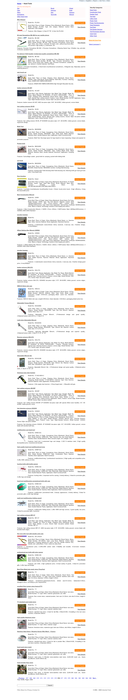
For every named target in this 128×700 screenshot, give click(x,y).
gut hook (20, 160)
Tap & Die (54, 14)
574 (52, 678)
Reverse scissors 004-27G (25, 337)
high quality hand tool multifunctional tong (31, 447)
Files (18, 10)
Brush (52, 8)
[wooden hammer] (22, 223)
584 (87, 678)
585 (90, 678)
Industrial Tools (106, 690)
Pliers (18, 12)
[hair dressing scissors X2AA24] (22, 416)
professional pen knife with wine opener (30, 552)
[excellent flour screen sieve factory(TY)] (22, 597)
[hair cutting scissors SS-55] (22, 113)
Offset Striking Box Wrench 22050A (28, 230)
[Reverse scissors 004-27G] (22, 345)
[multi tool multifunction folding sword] (22, 505)
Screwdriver (20, 14)
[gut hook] (22, 169)
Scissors (71, 12)
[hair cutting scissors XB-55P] (22, 396)
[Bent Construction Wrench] (22, 201)
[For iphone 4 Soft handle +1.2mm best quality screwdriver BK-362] (22, 65)
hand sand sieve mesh (24, 647)
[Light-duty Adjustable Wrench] (22, 331)
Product (81, 0)
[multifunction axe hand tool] (22, 441)
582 (80, 678)
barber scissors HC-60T (24, 88)
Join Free (102, 0)
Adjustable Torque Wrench (25, 303)
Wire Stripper (21, 19)
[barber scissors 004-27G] (22, 275)
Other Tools (93, 36)
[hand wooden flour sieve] (22, 673)
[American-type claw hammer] (22, 383)
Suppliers (88, 0)
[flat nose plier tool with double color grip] (22, 544)
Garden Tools (94, 14)
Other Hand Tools (22, 16)
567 (27, 678)
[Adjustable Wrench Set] (22, 366)
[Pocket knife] (22, 152)
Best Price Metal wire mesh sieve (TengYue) (31, 569)
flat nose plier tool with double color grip (30, 533)
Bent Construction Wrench (25, 194)
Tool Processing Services (97, 31)
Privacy (29, 690)
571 (41, 678)
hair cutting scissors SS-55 (25, 106)
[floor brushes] (22, 187)
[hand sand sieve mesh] (22, 658)
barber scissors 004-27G (25, 267)
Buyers (95, 0)
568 (31, 678)
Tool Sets (92, 16)
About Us (23, 690)
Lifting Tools (93, 18)
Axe (18, 8)
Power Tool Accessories (97, 23)
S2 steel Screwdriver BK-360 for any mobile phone (33, 35)
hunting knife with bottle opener (27, 464)
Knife (70, 10)
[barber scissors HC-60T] (22, 96)
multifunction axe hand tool (26, 430)
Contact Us (36, 690)
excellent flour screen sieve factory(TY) (29, 586)
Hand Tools (93, 10)
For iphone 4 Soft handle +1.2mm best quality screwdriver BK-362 (38, 54)
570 (38, 678)
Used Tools (93, 33)
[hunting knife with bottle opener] (22, 471)
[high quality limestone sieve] (22, 628)
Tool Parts (93, 27)
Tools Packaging (95, 25)
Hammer (53, 10)
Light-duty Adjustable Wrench (26, 320)
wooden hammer (22, 214)
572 (45, 678)
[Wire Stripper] (22, 30)
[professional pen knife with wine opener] (22, 561)
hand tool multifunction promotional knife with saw (33, 481)
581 (76, 678)
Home (19, 3)
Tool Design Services (96, 29)
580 (72, 678)
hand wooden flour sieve (25, 662)
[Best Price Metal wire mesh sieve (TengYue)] (22, 580)
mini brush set (21, 72)
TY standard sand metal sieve (26, 602)
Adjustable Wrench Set (24, 355)
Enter (108, 0)
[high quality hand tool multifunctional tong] (22, 455)
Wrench (71, 14)
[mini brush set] (22, 81)
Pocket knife (21, 143)
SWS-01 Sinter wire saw (24, 286)
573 (48, 678)
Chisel (71, 8)
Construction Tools (95, 12)
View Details (81, 27)
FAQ (18, 690)
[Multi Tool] (22, 135)
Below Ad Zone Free (95, 40)
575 (56, 678)
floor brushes (21, 176)
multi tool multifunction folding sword (29, 498)
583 (83, 678)
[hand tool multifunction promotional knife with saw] (22, 489)
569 (34, 678)
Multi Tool (20, 126)
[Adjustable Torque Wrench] (22, 314)
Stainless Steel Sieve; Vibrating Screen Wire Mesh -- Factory (36, 631)
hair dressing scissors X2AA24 (27, 408)
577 (62, 678)
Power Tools (93, 21)
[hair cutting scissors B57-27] (22, 523)
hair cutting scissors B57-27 (26, 515)
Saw (52, 12)
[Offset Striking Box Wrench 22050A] (22, 236)
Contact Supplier (80, 23)
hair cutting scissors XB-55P (26, 388)
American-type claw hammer (26, 372)
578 (65, 678)
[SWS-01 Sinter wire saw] (22, 297)
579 (69, 678)
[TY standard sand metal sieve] (22, 613)
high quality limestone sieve (26, 617)
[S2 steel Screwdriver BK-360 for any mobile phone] (22, 46)
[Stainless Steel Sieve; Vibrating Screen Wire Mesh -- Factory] (22, 642)
